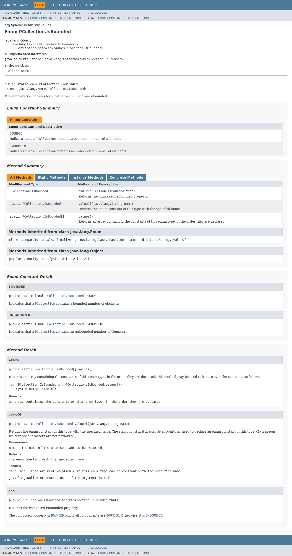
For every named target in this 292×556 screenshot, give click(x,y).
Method (75, 18)
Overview (8, 5)
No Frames (72, 12)
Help (93, 5)
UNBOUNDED (18, 146)
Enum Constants (43, 18)
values (83, 216)
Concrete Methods (126, 177)
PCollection (15, 71)
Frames (55, 12)
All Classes (98, 12)
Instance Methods (87, 177)
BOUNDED (16, 133)
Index (82, 5)
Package (25, 5)
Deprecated (67, 5)
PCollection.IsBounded (57, 44)
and (81, 191)
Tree (51, 5)
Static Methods (51, 177)
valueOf (84, 203)
